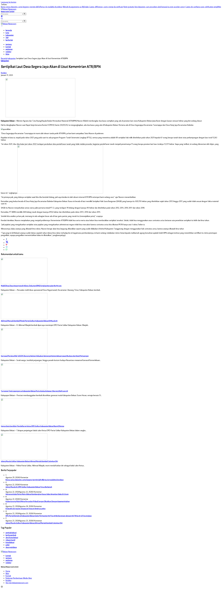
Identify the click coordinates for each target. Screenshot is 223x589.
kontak (8, 47)
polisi (7, 545)
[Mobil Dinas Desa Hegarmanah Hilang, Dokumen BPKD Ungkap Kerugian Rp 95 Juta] (24, 283)
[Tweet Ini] (7, 242)
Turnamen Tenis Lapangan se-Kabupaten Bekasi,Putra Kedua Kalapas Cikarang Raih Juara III (34, 391)
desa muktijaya (11, 547)
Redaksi (4, 73)
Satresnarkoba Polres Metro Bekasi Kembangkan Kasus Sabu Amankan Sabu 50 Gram (37, 494)
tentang (9, 44)
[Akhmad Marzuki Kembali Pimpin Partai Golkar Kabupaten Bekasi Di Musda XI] (24, 318)
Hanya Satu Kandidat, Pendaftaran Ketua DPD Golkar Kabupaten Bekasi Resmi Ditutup (32, 426)
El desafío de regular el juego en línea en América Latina (25, 508)
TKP (7, 38)
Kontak (8, 576)
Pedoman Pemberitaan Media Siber (19, 578)
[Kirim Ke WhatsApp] (6, 249)
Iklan (7, 54)
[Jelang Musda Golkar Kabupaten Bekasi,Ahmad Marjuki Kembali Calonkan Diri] (24, 459)
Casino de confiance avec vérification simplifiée (203, 7)
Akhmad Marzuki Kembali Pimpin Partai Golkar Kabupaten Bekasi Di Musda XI (29, 321)
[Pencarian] (2, 19)
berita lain (9, 40)
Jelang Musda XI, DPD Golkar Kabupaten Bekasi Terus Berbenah (29, 487)
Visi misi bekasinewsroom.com (17, 583)
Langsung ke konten (8, 2)
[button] (24, 14)
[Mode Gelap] (2, 16)
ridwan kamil (10, 540)
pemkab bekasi (11, 533)
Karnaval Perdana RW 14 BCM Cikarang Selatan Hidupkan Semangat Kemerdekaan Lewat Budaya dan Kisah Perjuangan (45, 356)
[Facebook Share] (6, 239)
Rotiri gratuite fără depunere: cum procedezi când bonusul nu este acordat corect (154, 7)
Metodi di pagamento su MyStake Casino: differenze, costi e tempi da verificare (93, 7)
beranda (9, 30)
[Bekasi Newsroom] (8, 9)
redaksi (8, 52)
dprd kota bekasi (12, 537)
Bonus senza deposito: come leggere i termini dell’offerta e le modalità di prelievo (31, 7)
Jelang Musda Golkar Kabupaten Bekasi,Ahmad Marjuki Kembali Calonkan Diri (29, 461)
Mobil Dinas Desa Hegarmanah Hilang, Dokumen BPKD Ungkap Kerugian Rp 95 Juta (31, 286)
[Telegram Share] (6, 247)
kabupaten (10, 35)
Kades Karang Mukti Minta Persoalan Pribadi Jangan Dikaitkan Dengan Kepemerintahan (38, 501)
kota (7, 33)
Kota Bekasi (10, 542)
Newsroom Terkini (7, 11)
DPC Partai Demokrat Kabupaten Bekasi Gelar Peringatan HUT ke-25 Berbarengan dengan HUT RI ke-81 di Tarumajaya (49, 516)
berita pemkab (11, 535)
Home (8, 571)
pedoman (9, 49)
